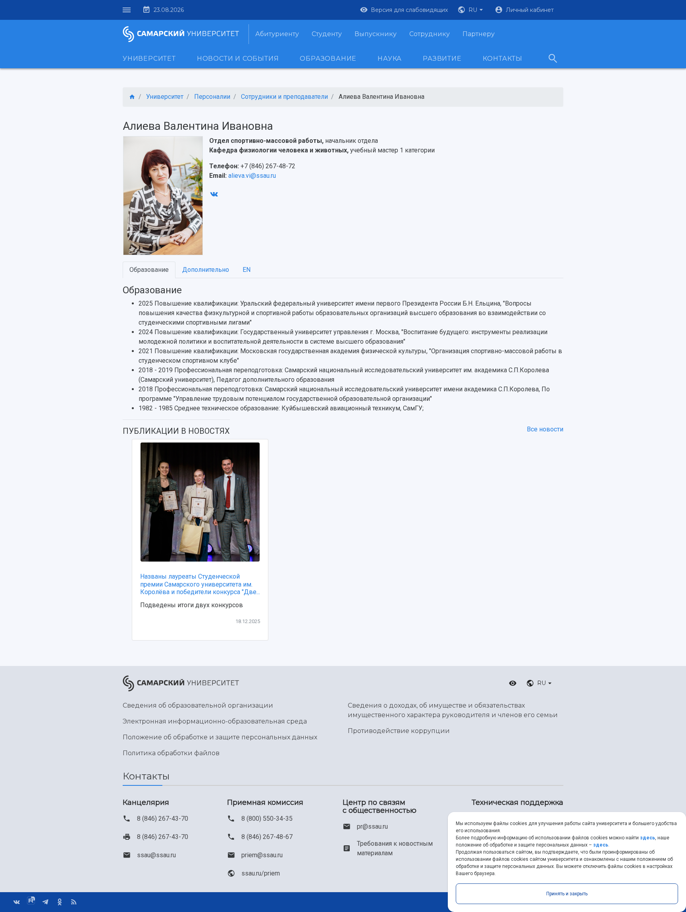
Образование (328, 58)
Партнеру (478, 34)
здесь (647, 838)
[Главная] (132, 97)
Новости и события (238, 58)
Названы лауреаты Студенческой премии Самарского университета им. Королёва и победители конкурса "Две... (200, 584)
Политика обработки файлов (171, 753)
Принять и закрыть (567, 894)
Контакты (502, 58)
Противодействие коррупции (399, 731)
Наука (390, 58)
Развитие (442, 58)
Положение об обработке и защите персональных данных (220, 737)
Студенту (327, 34)
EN (247, 269)
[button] (471, 10)
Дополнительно (205, 269)
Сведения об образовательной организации (198, 705)
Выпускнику (376, 34)
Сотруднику (429, 34)
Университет (149, 58)
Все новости (545, 429)
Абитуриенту (277, 34)
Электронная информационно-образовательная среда (215, 721)
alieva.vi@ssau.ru (252, 175)
